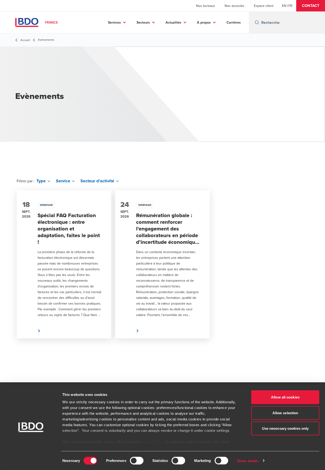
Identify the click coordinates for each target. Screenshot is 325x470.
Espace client (263, 5)
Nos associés (234, 5)
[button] (310, 5)
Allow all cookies (285, 397)
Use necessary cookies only (285, 428)
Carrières (234, 22)
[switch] (136, 460)
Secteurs (143, 22)
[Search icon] (257, 22)
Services (114, 22)
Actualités (173, 22)
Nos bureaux (205, 5)
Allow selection (285, 413)
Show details (248, 461)
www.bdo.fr (153, 442)
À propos (204, 22)
